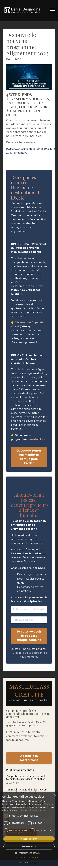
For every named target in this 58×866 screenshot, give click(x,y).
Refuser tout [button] (29, 846)
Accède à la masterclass (29, 758)
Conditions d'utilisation (27, 857)
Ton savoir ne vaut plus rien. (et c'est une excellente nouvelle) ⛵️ (26, 791)
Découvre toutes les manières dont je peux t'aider (29, 457)
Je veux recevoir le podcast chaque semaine (29, 636)
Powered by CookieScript (29, 863)
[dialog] (29, 829)
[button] (29, 853)
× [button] (54, 795)
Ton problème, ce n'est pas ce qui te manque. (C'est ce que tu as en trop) (26, 777)
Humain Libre (36, 439)
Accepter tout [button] (29, 839)
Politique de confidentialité (33, 810)
